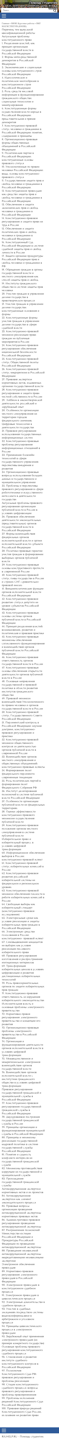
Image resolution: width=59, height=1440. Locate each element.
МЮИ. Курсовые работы (22, 23)
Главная (5, 23)
